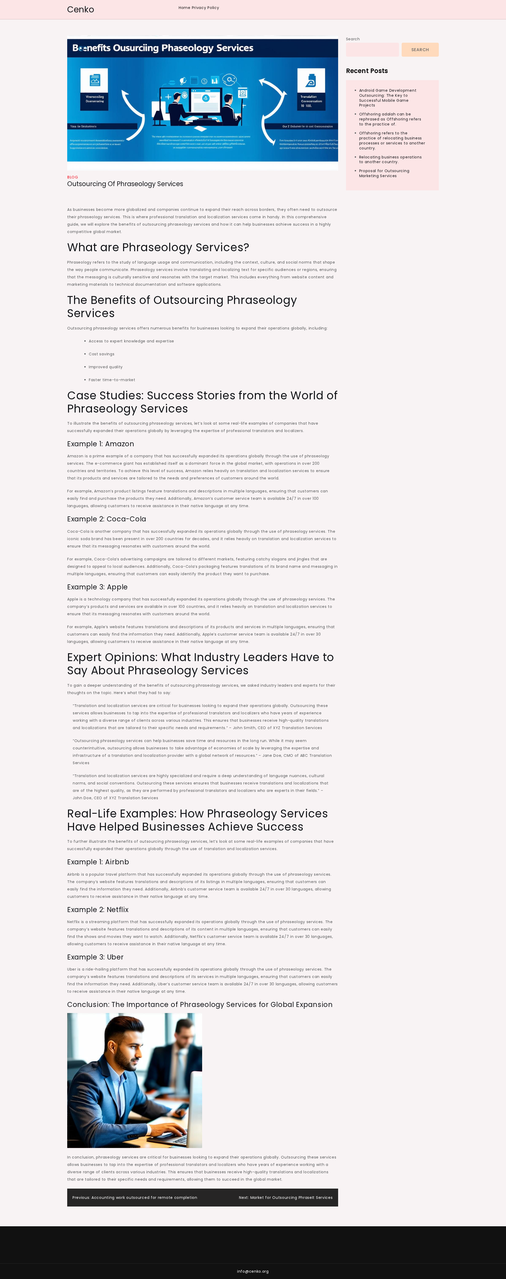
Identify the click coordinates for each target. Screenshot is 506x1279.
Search (353, 39)
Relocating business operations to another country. (390, 159)
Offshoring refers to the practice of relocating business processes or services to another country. (392, 140)
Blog (72, 177)
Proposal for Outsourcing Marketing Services (384, 173)
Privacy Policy (205, 7)
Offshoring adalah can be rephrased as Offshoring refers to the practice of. (390, 119)
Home (185, 7)
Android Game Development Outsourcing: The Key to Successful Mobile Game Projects (388, 98)
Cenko (80, 9)
